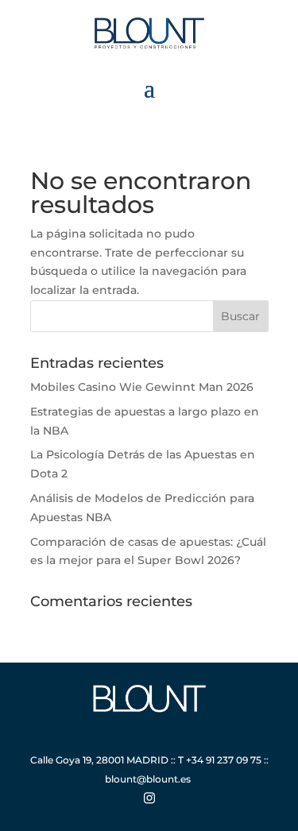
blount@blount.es (148, 779)
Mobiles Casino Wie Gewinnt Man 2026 (141, 387)
